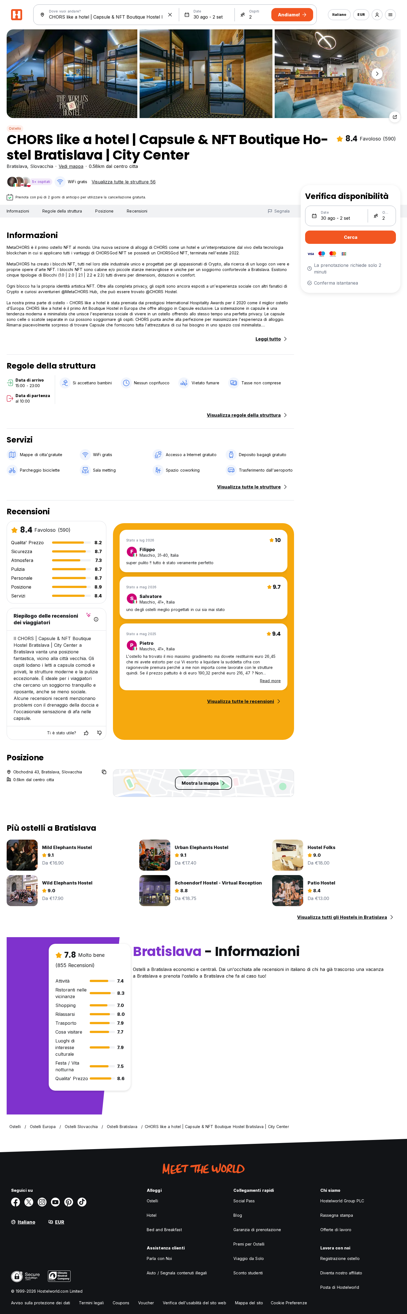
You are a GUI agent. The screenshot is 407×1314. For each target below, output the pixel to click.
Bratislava (17, 166)
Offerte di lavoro (336, 1229)
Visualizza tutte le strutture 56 (124, 182)
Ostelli (152, 1200)
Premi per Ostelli (248, 1244)
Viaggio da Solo (248, 1258)
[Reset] (170, 14)
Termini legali (91, 1302)
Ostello (15, 128)
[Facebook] (15, 1202)
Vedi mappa (71, 166)
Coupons (121, 1302)
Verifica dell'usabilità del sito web (194, 1302)
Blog (237, 1215)
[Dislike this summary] (99, 732)
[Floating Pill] (377, 73)
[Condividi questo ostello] (394, 116)
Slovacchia (41, 166)
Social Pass (244, 1200)
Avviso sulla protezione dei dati (40, 1302)
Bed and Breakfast (164, 1229)
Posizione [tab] (104, 211)
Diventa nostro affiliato (341, 1272)
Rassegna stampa (336, 1215)
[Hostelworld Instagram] (42, 1202)
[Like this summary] (86, 732)
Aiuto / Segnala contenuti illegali (177, 1272)
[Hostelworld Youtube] (55, 1202)
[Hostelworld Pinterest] (68, 1202)
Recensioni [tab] (137, 211)
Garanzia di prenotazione (257, 1229)
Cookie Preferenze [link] (289, 1302)
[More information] (96, 619)
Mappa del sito (249, 1302)
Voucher (146, 1302)
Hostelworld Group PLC (342, 1200)
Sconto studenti (248, 1272)
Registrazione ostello (340, 1258)
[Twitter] (28, 1202)
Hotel (152, 1215)
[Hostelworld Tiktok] (82, 1202)
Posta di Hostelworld (339, 1287)
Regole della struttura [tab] (62, 211)
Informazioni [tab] (18, 211)
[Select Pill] (377, 14)
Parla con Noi (159, 1258)
